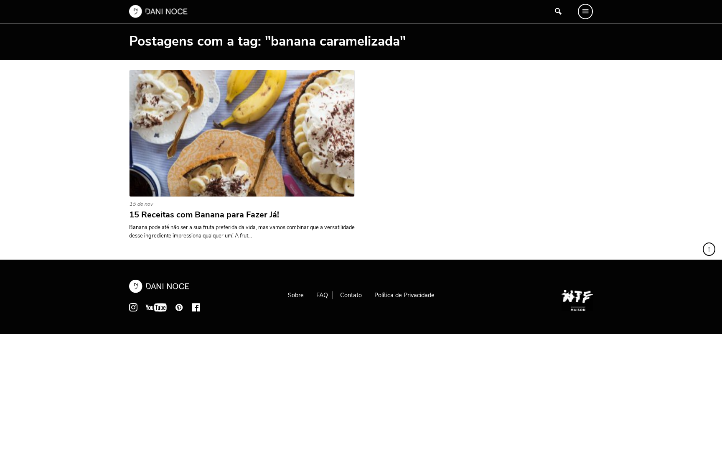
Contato (351, 295)
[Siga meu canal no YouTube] (156, 307)
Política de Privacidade (404, 295)
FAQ (322, 295)
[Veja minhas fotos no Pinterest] (179, 307)
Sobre (296, 295)
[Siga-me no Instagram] (133, 307)
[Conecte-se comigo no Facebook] (196, 307)
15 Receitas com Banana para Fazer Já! (204, 215)
